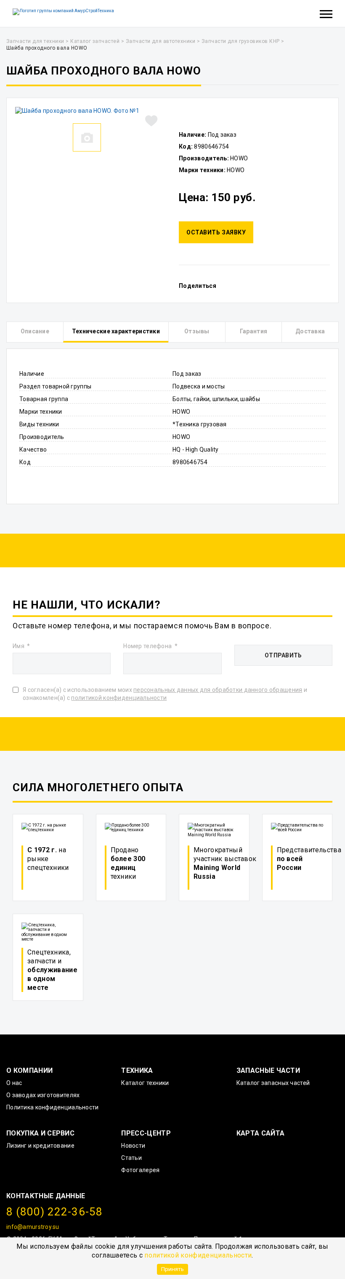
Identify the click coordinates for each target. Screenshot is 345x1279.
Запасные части (268, 1070)
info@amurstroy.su (32, 1226)
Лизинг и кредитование (40, 1145)
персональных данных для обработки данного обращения (217, 689)
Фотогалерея (140, 1170)
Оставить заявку (216, 232)
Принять (172, 1269)
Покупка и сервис (40, 1133)
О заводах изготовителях (43, 1095)
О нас (14, 1083)
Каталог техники (145, 1083)
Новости (133, 1145)
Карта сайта (260, 1133)
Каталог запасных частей (273, 1083)
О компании (29, 1070)
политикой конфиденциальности (198, 1255)
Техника (137, 1070)
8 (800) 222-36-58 (54, 1211)
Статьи (131, 1157)
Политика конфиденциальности (52, 1107)
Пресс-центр (146, 1133)
